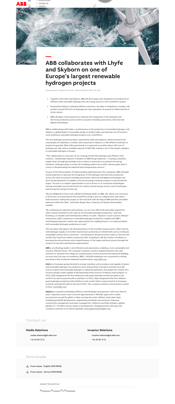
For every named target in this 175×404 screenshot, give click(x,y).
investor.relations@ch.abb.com (106, 335)
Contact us (43, 3)
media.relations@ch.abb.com (43, 335)
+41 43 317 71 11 (37, 339)
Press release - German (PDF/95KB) (46, 372)
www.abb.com (100, 259)
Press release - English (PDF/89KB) (46, 366)
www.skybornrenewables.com (97, 308)
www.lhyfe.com (60, 287)
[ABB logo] (21, 4)
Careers (42, 6)
